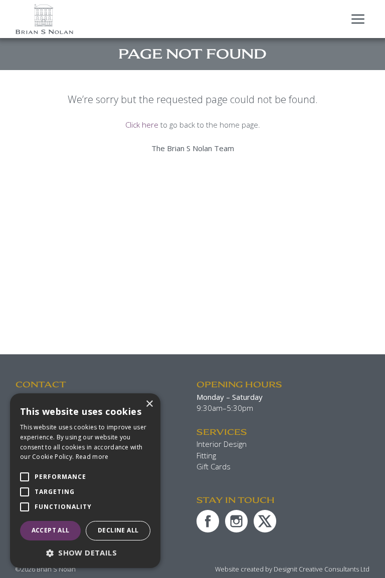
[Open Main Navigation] (357, 19)
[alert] (85, 480)
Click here (141, 125)
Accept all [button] (51, 530)
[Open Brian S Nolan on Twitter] (265, 521)
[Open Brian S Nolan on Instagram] (236, 521)
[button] (85, 552)
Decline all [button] (118, 530)
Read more (92, 456)
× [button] (149, 404)
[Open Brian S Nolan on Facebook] (208, 521)
